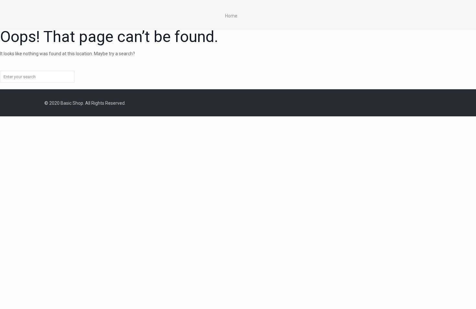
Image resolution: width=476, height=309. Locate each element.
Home (231, 15)
